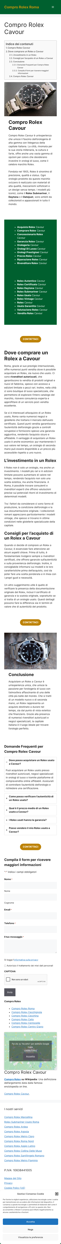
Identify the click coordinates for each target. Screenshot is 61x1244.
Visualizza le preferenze (30, 1237)
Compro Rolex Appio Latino (19, 1146)
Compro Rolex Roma (21, 7)
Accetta (30, 1221)
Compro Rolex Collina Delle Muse (23, 1150)
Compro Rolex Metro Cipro (19, 1136)
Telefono (10, 923)
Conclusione (18, 61)
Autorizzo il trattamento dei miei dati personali (30, 965)
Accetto (30, 1056)
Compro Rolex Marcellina (18, 1117)
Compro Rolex (12, 1079)
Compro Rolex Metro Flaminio (21, 1160)
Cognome (9, 902)
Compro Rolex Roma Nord (19, 1141)
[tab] (30, 774)
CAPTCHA (10, 971)
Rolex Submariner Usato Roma (21, 1122)
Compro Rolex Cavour (19, 47)
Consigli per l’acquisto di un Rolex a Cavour (33, 58)
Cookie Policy (30, 1050)
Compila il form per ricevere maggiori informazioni (33, 72)
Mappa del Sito (12, 1178)
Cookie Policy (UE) (14, 1188)
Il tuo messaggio (14, 936)
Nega (30, 1229)
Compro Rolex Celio (22, 1019)
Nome (7, 891)
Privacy (8, 1183)
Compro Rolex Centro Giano (27, 1026)
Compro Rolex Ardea (16, 1126)
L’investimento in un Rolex (24, 55)
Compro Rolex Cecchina (25, 1015)
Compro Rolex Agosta (16, 1131)
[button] (56, 1193)
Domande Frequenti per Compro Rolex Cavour (33, 66)
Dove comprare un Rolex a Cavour (25, 51)
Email (8, 909)
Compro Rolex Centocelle (25, 1023)
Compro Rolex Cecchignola (26, 1012)
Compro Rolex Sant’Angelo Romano (24, 1155)
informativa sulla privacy (26, 959)
